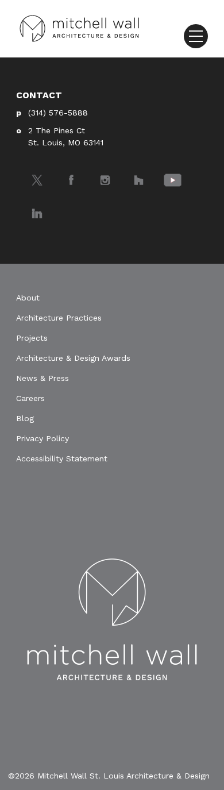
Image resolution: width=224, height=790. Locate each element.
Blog (25, 418)
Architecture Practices (59, 317)
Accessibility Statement (61, 458)
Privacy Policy (42, 438)
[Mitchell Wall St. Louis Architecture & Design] (79, 27)
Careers (30, 398)
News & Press (42, 378)
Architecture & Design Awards (73, 358)
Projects (32, 337)
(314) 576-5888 (58, 112)
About (28, 297)
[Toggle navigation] (196, 36)
